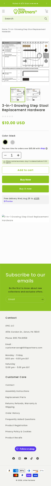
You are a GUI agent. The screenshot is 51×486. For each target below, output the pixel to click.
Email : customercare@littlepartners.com (23, 346)
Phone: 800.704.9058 (16, 338)
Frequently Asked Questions (20, 419)
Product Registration (16, 425)
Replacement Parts (15, 397)
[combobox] (25, 19)
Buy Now (25, 179)
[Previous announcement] (4, 3)
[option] (25, 61)
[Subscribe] (42, 299)
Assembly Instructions (17, 391)
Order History (12, 413)
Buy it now (25, 188)
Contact (9, 385)
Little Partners (29, 480)
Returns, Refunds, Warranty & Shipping (21, 405)
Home (4, 29)
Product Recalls (13, 437)
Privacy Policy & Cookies (18, 431)
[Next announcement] (47, 3)
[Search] (46, 19)
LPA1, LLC (9, 325)
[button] (3, 11)
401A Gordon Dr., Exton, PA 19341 (22, 332)
